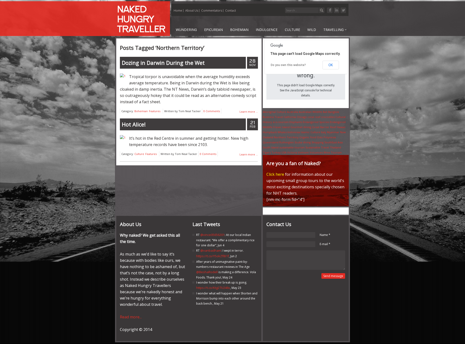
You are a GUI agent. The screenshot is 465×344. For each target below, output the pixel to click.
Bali (325, 112)
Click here (275, 174)
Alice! (134, 124)
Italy (323, 132)
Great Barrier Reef (324, 127)
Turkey (276, 152)
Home (178, 10)
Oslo (320, 137)
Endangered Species (316, 122)
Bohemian (141, 111)
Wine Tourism (333, 152)
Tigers (267, 152)
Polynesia (330, 137)
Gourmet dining (300, 127)
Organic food (307, 137)
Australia (292, 112)
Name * (325, 235)
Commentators (211, 10)
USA (284, 152)
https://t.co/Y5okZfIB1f (212, 256)
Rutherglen (286, 142)
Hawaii (341, 127)
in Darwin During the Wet (163, 62)
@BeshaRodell (207, 272)
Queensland (271, 142)
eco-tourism (281, 122)
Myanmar (333, 132)
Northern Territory (286, 137)
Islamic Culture (310, 132)
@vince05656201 (212, 235)
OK (330, 65)
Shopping (317, 142)
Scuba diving (302, 142)
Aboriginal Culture (274, 112)
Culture (139, 154)
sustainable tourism (292, 147)
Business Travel (273, 117)
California (290, 117)
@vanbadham (210, 250)
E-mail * (325, 244)
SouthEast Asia (333, 142)
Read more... (131, 317)
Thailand (335, 147)
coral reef (314, 117)
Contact (230, 10)
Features (154, 111)
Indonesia (293, 132)
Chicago (302, 117)
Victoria (292, 152)
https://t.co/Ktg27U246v (213, 287)
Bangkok (333, 112)
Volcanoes (316, 152)
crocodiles (328, 117)
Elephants (295, 122)
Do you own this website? (288, 65)
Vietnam (303, 152)
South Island (271, 147)
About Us (191, 10)
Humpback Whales (275, 132)
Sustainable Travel (317, 147)
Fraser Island (281, 127)
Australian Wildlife (310, 112)
